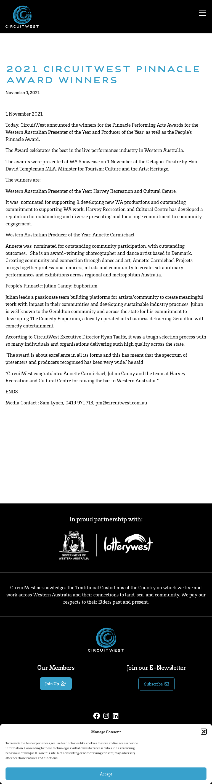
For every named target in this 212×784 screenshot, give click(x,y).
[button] (203, 731)
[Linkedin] (115, 716)
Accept (106, 773)
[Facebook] (96, 716)
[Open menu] (202, 13)
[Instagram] (106, 716)
